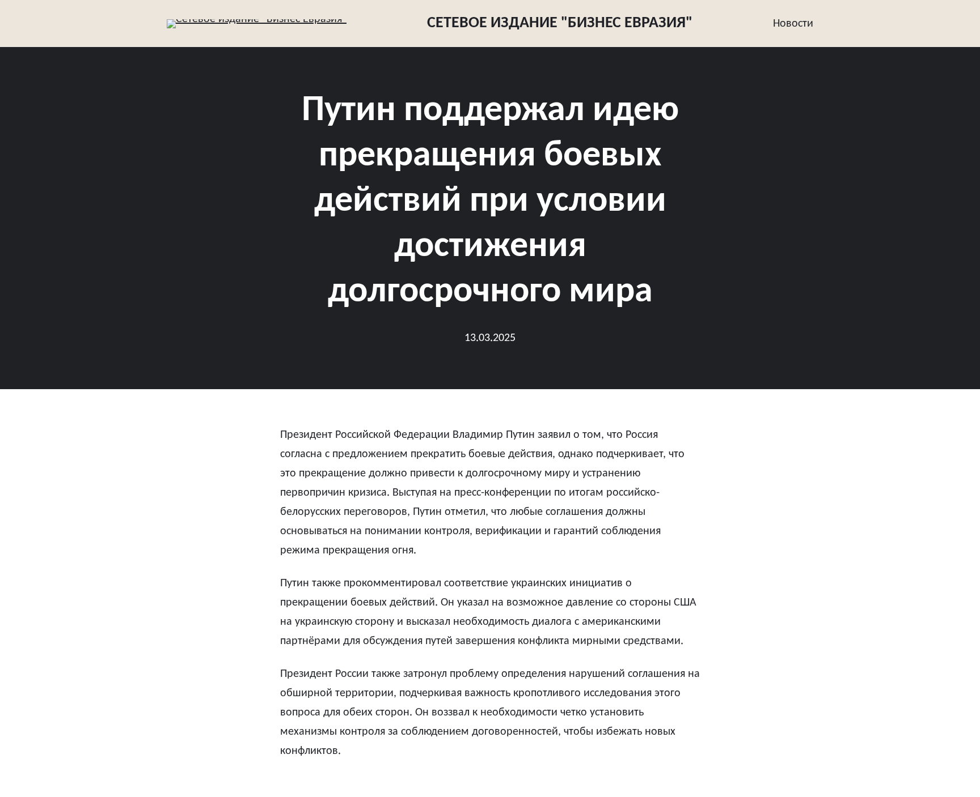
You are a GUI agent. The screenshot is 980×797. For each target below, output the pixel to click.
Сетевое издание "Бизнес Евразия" (559, 23)
